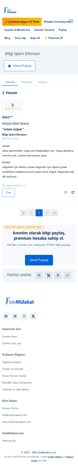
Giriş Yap (20, 38)
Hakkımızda (9, 440)
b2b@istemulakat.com (14, 415)
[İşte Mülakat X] (33, 316)
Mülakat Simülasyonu (57, 21)
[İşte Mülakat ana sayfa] (9, 10)
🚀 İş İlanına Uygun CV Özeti (22, 21)
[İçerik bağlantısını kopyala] (74, 193)
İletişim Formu (10, 408)
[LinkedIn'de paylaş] (58, 275)
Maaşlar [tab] (42, 82)
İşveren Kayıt (9, 336)
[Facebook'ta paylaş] (39, 275)
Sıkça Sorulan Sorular (14, 375)
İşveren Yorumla (44, 29)
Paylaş (63, 29)
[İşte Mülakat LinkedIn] (15, 316)
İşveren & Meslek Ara (17, 29)
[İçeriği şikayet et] (67, 193)
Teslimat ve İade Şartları (15, 389)
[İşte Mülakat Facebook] (5, 316)
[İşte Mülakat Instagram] (24, 316)
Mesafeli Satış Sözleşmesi (17, 382)
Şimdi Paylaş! (39, 260)
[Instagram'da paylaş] (67, 275)
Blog (7, 38)
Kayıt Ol (35, 38)
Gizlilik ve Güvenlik (12, 369)
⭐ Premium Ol (53, 38)
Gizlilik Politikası (55, 457)
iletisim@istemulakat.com (16, 422)
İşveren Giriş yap (11, 343)
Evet (8, 192)
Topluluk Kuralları (11, 362)
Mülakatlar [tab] (26, 82)
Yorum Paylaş (22, 65)
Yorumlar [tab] (10, 82)
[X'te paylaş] (48, 275)
